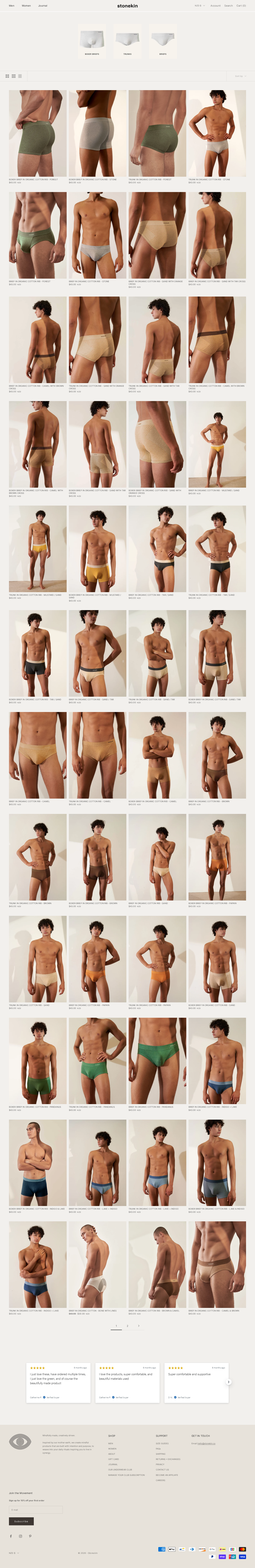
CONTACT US (162, 1469)
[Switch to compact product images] (20, 76)
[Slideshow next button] (229, 1382)
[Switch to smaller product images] (13, 76)
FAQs (158, 1448)
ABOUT (111, 1454)
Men (11, 5)
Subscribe (21, 1521)
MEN (110, 1443)
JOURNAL (113, 1464)
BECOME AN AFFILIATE (167, 1475)
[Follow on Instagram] (20, 1536)
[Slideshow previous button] (26, 1382)
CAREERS (160, 1480)
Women (26, 5)
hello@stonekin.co (206, 1443)
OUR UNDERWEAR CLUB (120, 1469)
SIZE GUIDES (162, 1443)
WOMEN (112, 1448)
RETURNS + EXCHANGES (168, 1459)
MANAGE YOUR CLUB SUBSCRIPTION (126, 1475)
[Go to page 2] (138, 1326)
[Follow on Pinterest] (30, 1536)
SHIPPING (160, 1454)
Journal (42, 5)
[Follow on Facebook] (11, 1536)
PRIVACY (160, 1464)
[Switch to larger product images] (7, 76)
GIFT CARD (113, 1459)
